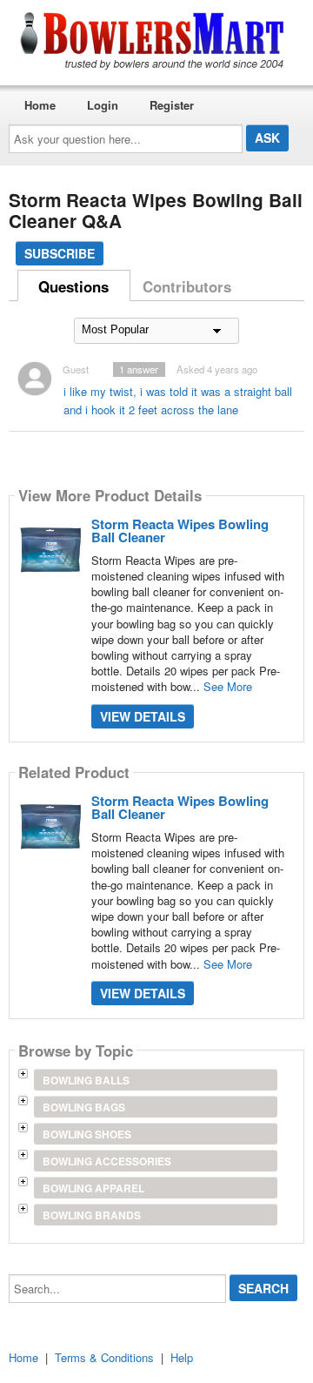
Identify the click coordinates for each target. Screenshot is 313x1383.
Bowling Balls (86, 1080)
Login (102, 105)
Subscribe (59, 253)
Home (40, 105)
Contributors (187, 286)
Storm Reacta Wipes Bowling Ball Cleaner (180, 530)
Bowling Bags (84, 1107)
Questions (73, 286)
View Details (142, 716)
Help (181, 1357)
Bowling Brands (92, 1215)
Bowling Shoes (87, 1134)
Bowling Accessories (107, 1161)
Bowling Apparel (93, 1188)
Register (172, 105)
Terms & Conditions (104, 1357)
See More (227, 686)
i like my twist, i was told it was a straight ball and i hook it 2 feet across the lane (177, 400)
